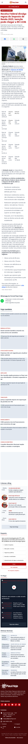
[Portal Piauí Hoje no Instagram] (5, 704)
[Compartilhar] (23, 39)
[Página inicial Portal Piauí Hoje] (14, 2)
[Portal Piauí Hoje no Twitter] (8, 704)
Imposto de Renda (17, 70)
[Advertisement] (14, 466)
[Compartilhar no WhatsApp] (14, 39)
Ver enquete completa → (14, 570)
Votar (14, 564)
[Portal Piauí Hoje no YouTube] (12, 704)
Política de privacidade (10, 737)
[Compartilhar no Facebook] (5, 39)
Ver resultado (14, 567)
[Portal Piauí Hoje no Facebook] (2, 704)
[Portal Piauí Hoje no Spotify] (19, 704)
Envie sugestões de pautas (12, 302)
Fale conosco (20, 737)
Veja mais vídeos (14, 624)
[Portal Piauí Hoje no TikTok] (15, 704)
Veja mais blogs (14, 527)
